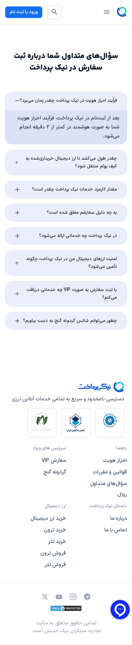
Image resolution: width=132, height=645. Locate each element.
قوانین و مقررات (110, 472)
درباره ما (118, 518)
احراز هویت (115, 460)
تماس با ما (115, 530)
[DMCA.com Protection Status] (66, 608)
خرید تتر (57, 542)
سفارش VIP (54, 460)
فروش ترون (53, 553)
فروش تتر (55, 565)
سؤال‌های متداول (108, 484)
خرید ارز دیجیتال (48, 518)
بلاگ (122, 495)
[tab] (66, 101)
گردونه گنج (54, 472)
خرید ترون (55, 530)
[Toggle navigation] (107, 12)
